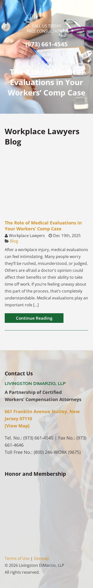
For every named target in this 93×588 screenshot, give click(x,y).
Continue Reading (34, 318)
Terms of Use (17, 558)
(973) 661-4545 (47, 44)
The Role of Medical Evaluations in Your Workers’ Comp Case (43, 226)
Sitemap (41, 558)
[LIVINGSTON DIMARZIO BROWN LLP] (46, 17)
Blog (14, 241)
